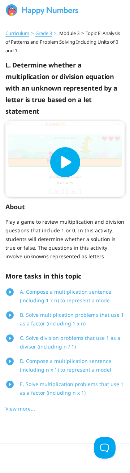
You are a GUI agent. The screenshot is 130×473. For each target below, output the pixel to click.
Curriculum (17, 33)
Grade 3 (43, 33)
